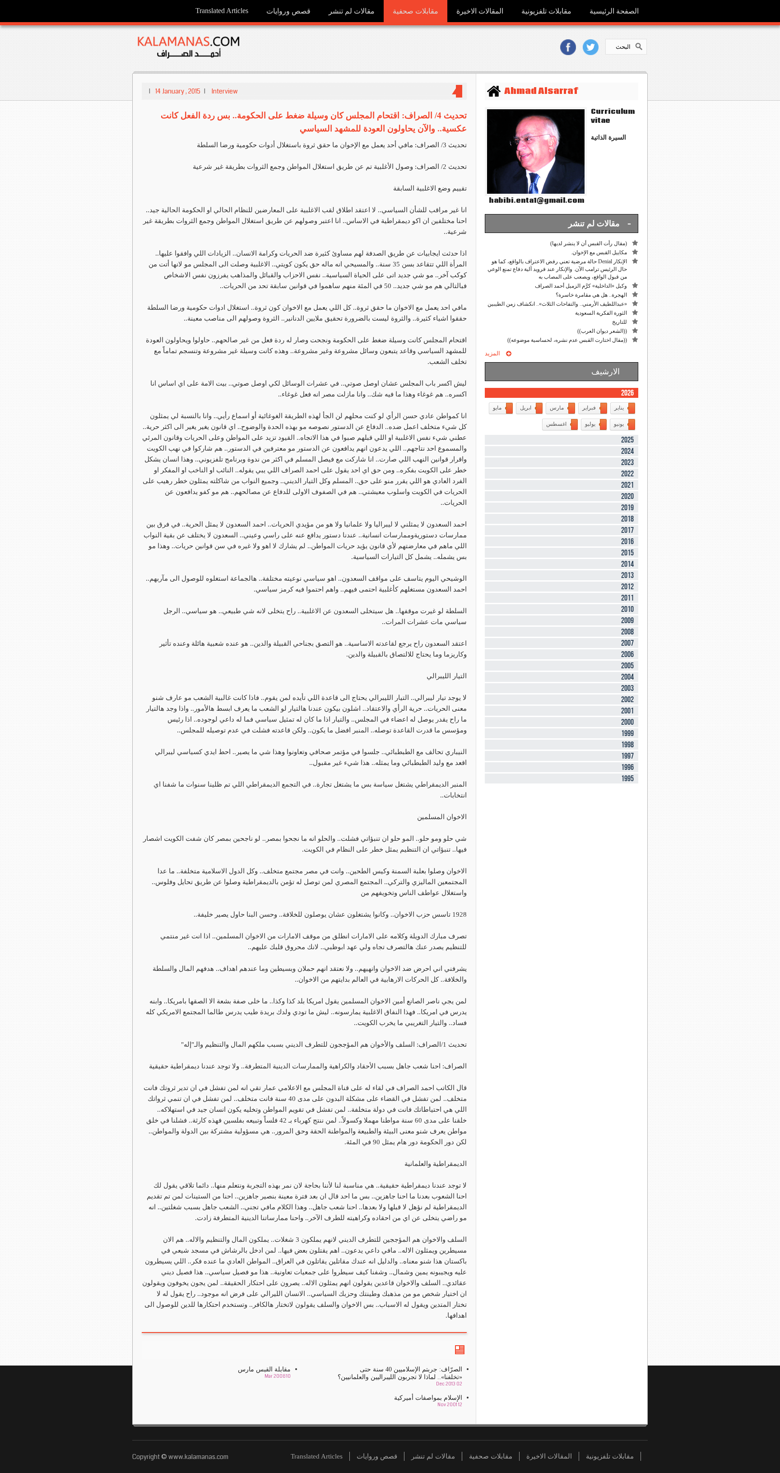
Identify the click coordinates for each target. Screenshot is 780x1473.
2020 (627, 496)
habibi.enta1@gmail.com (534, 200)
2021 (627, 484)
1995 (627, 778)
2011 (627, 597)
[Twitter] (591, 47)
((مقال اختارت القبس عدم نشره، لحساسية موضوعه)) (567, 340)
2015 (627, 552)
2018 (627, 518)
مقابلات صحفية (415, 11)
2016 (627, 541)
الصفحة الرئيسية (614, 11)
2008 (627, 631)
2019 (627, 507)
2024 (627, 451)
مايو (497, 408)
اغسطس (556, 424)
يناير (619, 408)
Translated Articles (221, 10)
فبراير (589, 408)
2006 (627, 654)
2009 (627, 620)
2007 (627, 643)
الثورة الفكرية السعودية (601, 313)
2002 (627, 699)
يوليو (590, 424)
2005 (627, 665)
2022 (627, 473)
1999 (627, 733)
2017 (627, 530)
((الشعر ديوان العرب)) (602, 331)
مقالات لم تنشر (352, 11)
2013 (627, 575)
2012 (627, 586)
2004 (627, 676)
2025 (627, 439)
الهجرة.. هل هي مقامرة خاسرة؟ (591, 295)
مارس (557, 408)
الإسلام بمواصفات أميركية (428, 1397)
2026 (627, 392)
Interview (225, 91)
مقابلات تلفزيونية (546, 11)
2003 (627, 688)
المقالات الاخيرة (479, 11)
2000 (627, 722)
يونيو (619, 424)
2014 (627, 564)
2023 (627, 462)
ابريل (525, 408)
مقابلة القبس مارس (264, 1369)
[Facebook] (568, 47)
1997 (627, 755)
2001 (627, 710)
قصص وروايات (288, 11)
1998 (627, 744)
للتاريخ (619, 322)
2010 (627, 609)
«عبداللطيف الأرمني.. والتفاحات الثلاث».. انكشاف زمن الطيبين (557, 304)
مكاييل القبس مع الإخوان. (599, 252)
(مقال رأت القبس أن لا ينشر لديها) (588, 243)
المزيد (492, 353)
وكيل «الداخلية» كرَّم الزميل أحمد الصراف (581, 286)
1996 (627, 767)
